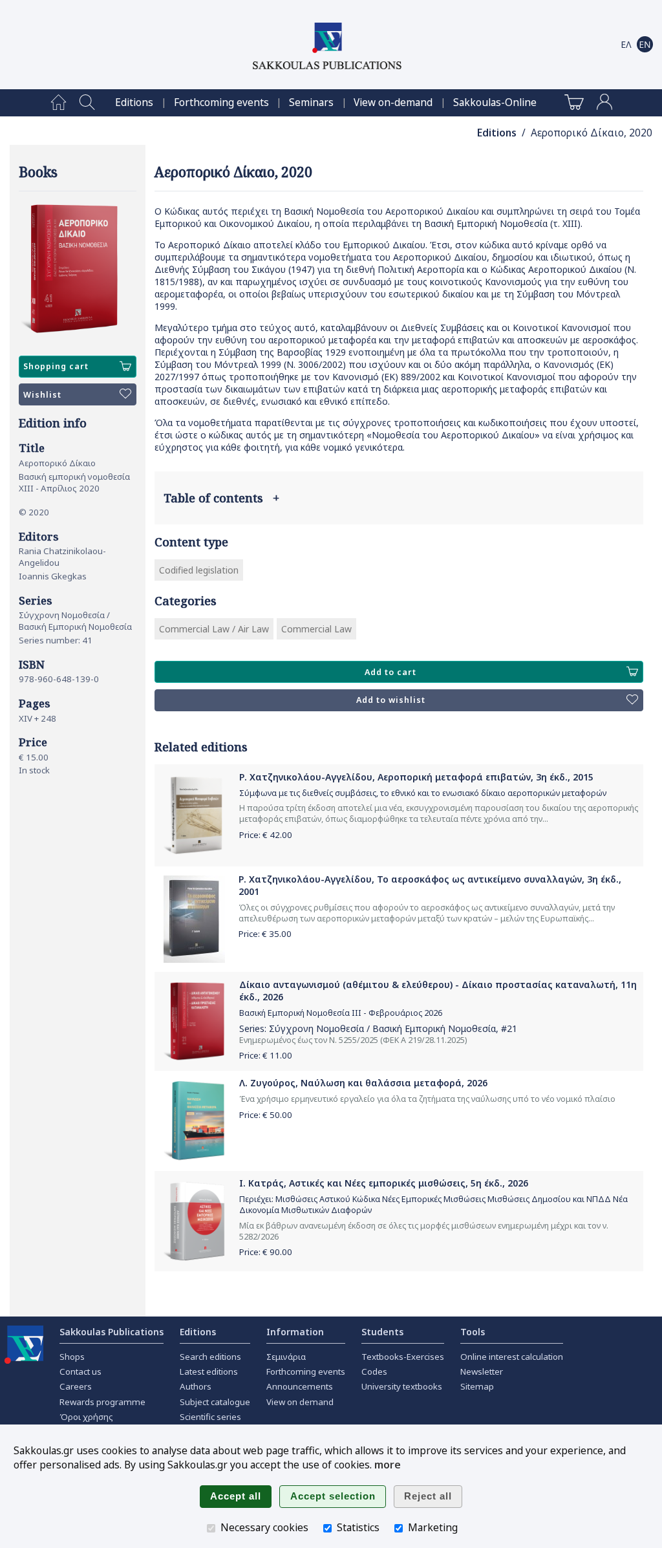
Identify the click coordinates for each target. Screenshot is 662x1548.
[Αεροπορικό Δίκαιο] (77, 268)
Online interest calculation (511, 1356)
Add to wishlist (390, 699)
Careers (75, 1386)
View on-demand (393, 102)
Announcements (299, 1386)
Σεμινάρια (286, 1356)
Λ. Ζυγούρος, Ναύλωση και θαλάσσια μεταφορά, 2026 (363, 1083)
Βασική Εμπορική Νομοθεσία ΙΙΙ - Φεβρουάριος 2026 (340, 1012)
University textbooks (401, 1386)
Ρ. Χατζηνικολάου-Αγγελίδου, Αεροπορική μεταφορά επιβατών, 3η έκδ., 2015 (416, 777)
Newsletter (481, 1371)
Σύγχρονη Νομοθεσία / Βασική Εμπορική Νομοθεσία (75, 620)
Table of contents (221, 498)
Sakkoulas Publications (111, 1332)
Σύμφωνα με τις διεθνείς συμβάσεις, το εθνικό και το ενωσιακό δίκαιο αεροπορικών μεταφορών (422, 793)
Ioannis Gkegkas (53, 576)
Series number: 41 (55, 640)
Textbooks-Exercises (402, 1356)
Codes (374, 1371)
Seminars (311, 102)
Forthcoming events (221, 102)
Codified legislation (199, 570)
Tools (472, 1332)
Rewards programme (102, 1402)
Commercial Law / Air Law (214, 629)
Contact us (80, 1371)
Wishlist (42, 394)
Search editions (210, 1356)
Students (382, 1332)
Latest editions (209, 1371)
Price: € (265, 835)
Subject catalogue (215, 1402)
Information (295, 1332)
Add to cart (390, 672)
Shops (72, 1356)
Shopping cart (56, 366)
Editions (134, 102)
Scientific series (210, 1417)
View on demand (300, 1402)
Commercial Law (316, 629)
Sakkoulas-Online (495, 102)
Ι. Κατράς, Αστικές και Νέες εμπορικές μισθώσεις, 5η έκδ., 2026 (383, 1183)
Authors (195, 1386)
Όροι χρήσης (86, 1417)
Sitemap (477, 1386)
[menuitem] (58, 102)
